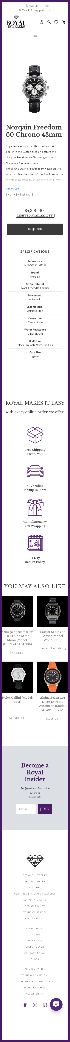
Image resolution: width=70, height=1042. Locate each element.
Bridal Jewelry (35, 881)
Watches (35, 887)
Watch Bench (35, 947)
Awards (35, 934)
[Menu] (35, 35)
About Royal (35, 928)
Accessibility (35, 994)
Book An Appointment (38, 10)
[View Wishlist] (56, 21)
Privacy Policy (35, 969)
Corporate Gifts (35, 900)
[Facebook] (25, 1005)
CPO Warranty (35, 906)
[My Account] (42, 22)
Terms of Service (35, 912)
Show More (12, 189)
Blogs (35, 959)
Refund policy (35, 918)
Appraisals (35, 941)
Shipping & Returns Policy (35, 981)
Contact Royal (35, 953)
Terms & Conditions (35, 975)
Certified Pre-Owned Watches (35, 894)
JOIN (45, 809)
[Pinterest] (45, 1005)
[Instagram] (35, 1005)
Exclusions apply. (35, 797)
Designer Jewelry (35, 875)
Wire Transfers (35, 987)
